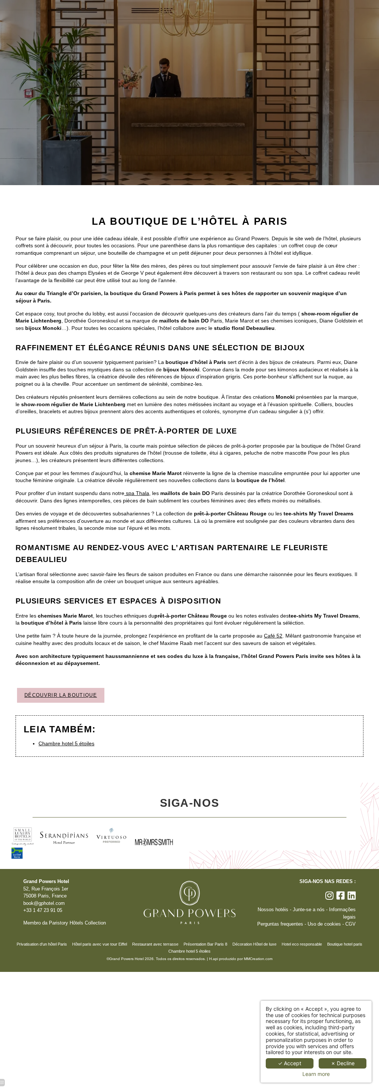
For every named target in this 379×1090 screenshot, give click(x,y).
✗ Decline (343, 1063)
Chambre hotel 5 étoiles (66, 743)
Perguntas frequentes (280, 924)
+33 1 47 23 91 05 (42, 910)
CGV (350, 924)
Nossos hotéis (273, 909)
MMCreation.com (258, 959)
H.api (213, 959)
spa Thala (136, 493)
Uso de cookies (324, 924)
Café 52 (273, 636)
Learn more (316, 1074)
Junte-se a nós (309, 909)
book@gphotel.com (44, 903)
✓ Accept (289, 1063)
